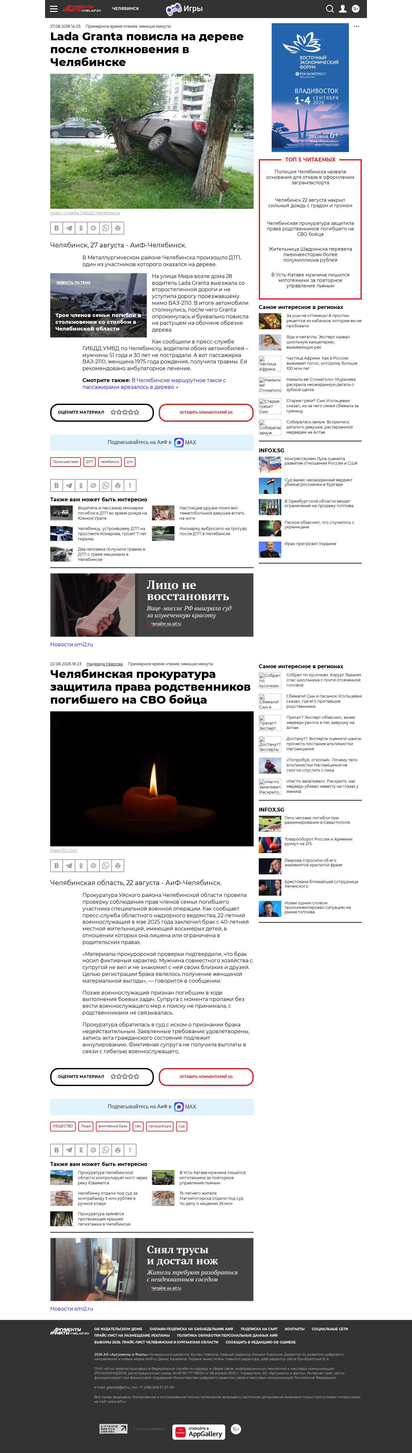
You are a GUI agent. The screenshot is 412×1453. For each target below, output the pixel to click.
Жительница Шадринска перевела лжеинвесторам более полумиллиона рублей (310, 254)
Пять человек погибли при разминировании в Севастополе (317, 820)
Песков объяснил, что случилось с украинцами (319, 524)
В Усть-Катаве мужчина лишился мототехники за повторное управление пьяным (310, 280)
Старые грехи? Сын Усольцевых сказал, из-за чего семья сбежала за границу (322, 405)
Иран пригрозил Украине (310, 544)
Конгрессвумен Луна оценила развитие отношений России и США (321, 461)
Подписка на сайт (259, 1329)
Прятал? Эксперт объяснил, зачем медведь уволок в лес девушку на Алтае (320, 722)
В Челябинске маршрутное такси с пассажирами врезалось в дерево (154, 383)
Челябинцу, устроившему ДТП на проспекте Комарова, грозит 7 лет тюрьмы (112, 533)
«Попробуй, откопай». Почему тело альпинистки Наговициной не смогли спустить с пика (322, 765)
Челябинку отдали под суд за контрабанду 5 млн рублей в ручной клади (107, 1198)
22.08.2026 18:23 (65, 663)
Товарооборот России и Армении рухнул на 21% (318, 841)
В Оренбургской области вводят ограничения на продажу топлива (319, 503)
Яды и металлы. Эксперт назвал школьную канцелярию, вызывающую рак (318, 342)
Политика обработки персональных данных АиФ (227, 1335)
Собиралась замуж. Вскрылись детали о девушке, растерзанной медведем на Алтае (319, 427)
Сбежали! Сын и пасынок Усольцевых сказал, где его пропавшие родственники (324, 701)
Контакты (294, 1329)
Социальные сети (330, 1329)
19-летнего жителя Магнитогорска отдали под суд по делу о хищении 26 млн (211, 1198)
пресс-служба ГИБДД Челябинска (85, 212)
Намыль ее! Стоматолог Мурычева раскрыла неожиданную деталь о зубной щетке (321, 384)
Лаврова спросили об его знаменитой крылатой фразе (313, 862)
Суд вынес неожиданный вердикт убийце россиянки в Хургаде (318, 482)
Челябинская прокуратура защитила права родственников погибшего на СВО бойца (310, 229)
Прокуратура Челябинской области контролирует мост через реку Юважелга (112, 1177)
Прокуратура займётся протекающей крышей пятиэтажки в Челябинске (104, 1219)
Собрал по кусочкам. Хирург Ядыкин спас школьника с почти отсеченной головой (323, 680)
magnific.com (64, 850)
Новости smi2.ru (71, 644)
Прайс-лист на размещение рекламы (132, 1335)
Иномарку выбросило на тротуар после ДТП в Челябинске (213, 531)
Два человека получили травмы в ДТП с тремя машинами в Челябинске (111, 554)
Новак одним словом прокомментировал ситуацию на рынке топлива (318, 907)
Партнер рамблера (150, 1429)
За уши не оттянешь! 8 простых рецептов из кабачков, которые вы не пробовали (323, 320)
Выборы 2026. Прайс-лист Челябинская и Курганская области (156, 1342)
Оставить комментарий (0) (206, 412)
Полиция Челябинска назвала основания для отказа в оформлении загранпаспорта (310, 177)
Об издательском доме (118, 1329)
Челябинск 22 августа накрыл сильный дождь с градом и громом (310, 202)
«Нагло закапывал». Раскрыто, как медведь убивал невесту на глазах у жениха (322, 786)
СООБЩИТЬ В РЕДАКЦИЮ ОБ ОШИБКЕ (261, 1342)
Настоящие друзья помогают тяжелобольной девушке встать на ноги (212, 513)
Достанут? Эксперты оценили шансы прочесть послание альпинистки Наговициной (323, 743)
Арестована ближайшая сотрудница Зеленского (321, 884)
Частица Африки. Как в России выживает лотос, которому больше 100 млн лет (321, 363)
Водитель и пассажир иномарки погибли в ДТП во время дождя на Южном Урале (112, 513)
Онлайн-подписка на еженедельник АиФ (191, 1329)
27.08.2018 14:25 (65, 26)
